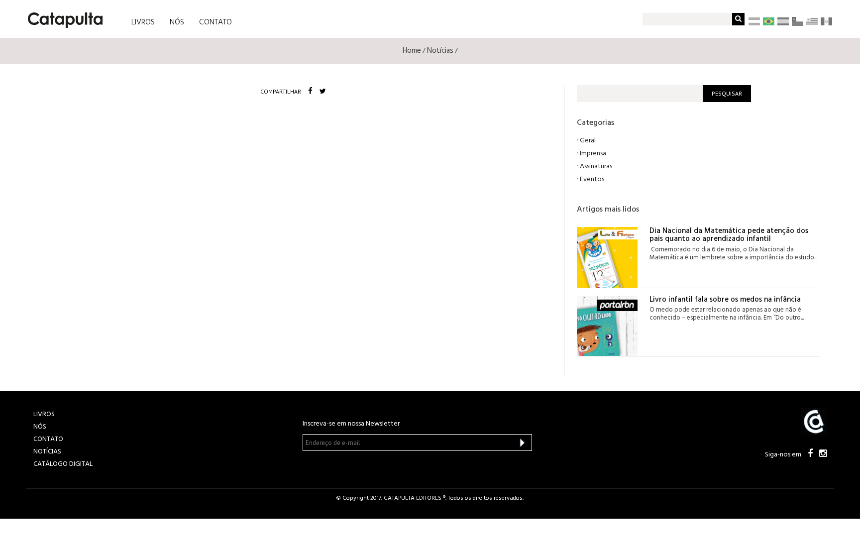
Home (412, 51)
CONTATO (215, 22)
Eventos (592, 179)
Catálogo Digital (63, 464)
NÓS (177, 22)
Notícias (440, 51)
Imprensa (593, 153)
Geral (588, 140)
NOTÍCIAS (47, 451)
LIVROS (143, 22)
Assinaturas (596, 166)
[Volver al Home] (62, 16)
